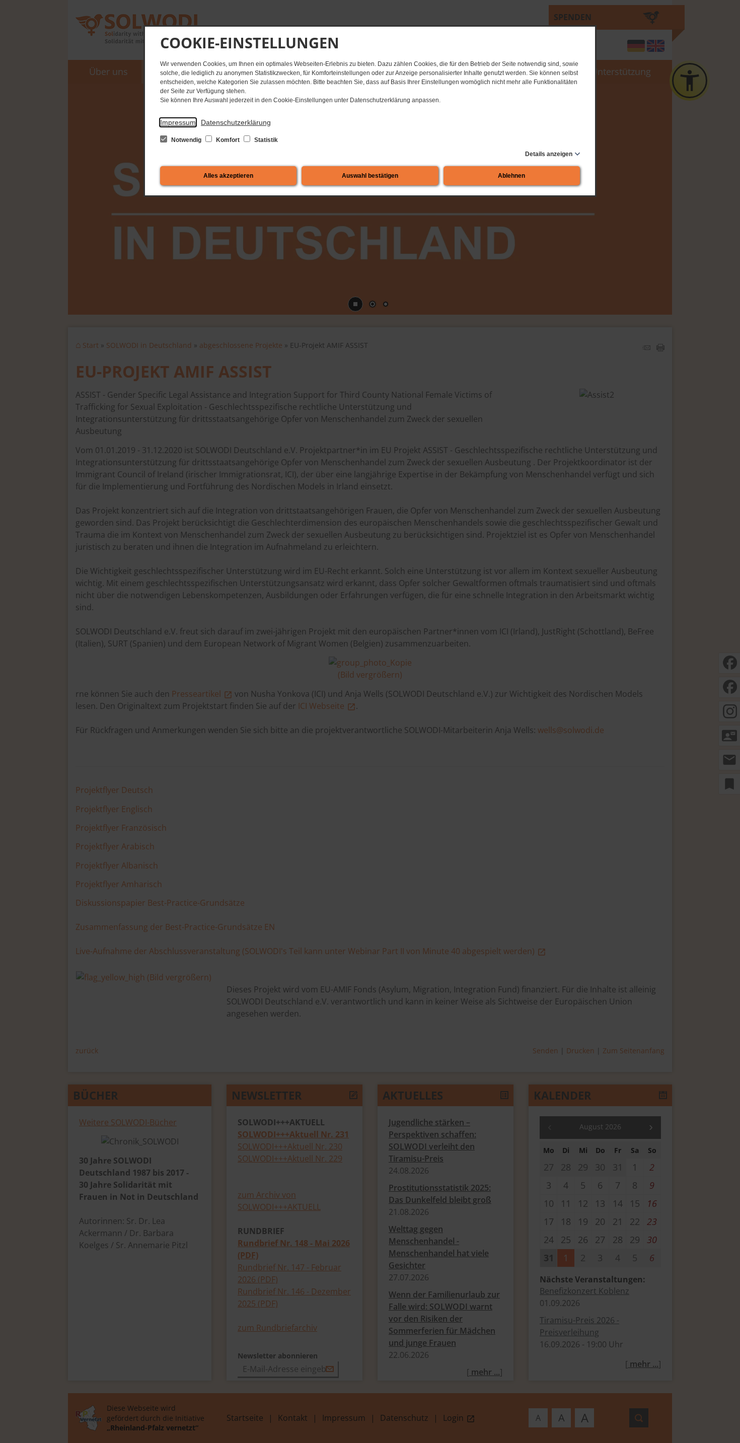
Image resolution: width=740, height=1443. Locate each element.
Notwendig (186, 139)
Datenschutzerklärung (236, 122)
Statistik (265, 139)
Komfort (227, 139)
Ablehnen (511, 175)
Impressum (178, 122)
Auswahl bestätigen (370, 175)
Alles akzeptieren (228, 175)
